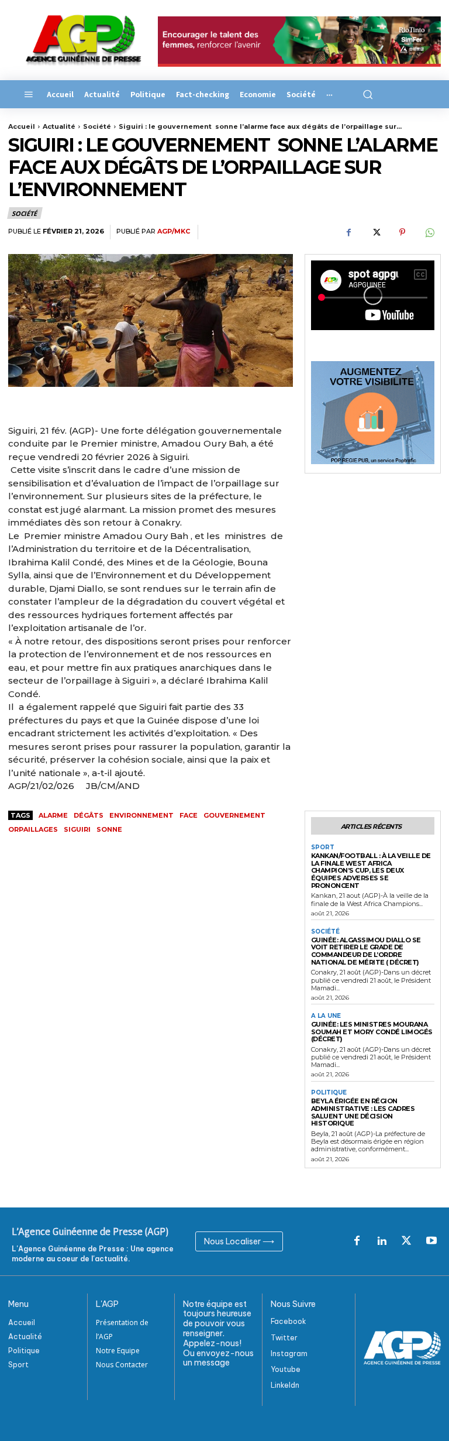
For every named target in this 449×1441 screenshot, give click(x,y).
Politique (329, 1092)
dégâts (88, 815)
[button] (367, 94)
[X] (375, 232)
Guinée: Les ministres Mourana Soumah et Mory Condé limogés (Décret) (372, 1031)
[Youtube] (431, 1241)
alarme (53, 815)
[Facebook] (348, 232)
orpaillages (33, 829)
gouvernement (234, 815)
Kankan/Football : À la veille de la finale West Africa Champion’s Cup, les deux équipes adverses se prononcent (371, 871)
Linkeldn (285, 1385)
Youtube (286, 1369)
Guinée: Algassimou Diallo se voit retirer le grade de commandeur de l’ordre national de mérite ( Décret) (366, 951)
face (188, 815)
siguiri (77, 829)
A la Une (326, 1016)
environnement (141, 815)
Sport (322, 847)
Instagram (289, 1353)
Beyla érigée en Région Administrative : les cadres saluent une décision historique (363, 1112)
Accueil (21, 126)
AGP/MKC (173, 231)
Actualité (59, 126)
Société (97, 126)
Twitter (284, 1337)
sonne (109, 829)
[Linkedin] (381, 1241)
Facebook (288, 1321)
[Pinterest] (402, 232)
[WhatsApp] (429, 232)
